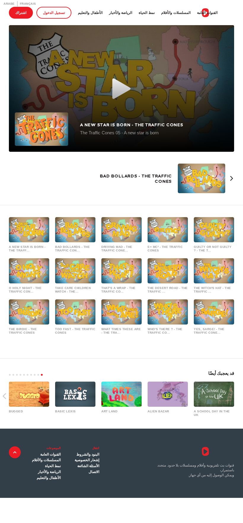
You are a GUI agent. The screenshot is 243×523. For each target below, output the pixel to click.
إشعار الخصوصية (87, 460)
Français (28, 3)
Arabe (9, 3)
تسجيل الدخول (54, 12)
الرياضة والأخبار (120, 12)
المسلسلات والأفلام (176, 12)
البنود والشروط (87, 454)
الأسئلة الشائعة (88, 466)
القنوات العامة (207, 12)
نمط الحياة (147, 12)
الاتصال (94, 472)
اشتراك (20, 12)
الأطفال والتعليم (90, 12)
